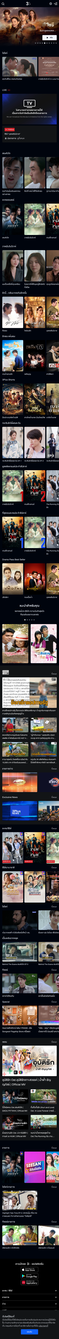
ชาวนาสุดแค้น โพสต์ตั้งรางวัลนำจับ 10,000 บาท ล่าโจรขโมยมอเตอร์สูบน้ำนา (15, 761)
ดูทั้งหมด (20, 138)
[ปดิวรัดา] (12, 579)
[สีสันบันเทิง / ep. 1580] (34, 1167)
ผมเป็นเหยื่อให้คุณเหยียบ (11, 284)
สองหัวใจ (5, 237)
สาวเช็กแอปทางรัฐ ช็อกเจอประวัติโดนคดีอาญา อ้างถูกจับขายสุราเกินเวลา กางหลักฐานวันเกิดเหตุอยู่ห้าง (29, 712)
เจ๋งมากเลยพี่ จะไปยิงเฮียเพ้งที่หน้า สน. (16, 932)
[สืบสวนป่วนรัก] (44, 643)
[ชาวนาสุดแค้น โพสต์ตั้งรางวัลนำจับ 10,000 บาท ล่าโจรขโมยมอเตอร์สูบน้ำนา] (15, 749)
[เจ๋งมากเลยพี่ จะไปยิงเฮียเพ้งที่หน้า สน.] (19, 920)
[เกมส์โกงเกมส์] (34, 486)
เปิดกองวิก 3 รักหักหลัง (10, 1248)
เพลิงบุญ (27, 374)
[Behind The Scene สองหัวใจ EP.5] (19, 952)
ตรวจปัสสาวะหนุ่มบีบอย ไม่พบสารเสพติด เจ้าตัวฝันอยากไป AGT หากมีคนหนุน (15, 737)
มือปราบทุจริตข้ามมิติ (10, 417)
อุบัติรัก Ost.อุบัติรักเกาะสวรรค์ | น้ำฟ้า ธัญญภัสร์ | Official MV (26, 1082)
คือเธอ (4, 330)
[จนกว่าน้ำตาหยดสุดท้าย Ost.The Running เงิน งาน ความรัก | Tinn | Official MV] (44, 1122)
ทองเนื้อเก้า (28, 597)
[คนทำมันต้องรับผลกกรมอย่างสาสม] (12, 172)
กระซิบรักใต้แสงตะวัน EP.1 (12, 460)
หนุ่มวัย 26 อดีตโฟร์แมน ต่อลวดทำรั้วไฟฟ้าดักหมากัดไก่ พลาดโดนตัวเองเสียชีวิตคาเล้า (43, 761)
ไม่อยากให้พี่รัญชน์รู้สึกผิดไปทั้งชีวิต (34, 286)
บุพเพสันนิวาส (51, 330)
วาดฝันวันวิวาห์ (30, 237)
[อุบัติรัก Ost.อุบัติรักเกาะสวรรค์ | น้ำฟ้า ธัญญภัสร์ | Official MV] (29, 1061)
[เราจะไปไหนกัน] (19, 983)
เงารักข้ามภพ (51, 417)
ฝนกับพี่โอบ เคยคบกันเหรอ (12, 79)
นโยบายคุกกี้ (43, 1326)
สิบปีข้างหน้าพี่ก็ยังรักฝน (33, 191)
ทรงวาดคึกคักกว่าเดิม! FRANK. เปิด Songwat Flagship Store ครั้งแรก (17, 1029)
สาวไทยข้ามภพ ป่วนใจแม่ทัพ (34, 417)
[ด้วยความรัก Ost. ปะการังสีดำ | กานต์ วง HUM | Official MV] (15, 1122)
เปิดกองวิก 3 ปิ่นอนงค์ (46, 1248)
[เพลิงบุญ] (34, 355)
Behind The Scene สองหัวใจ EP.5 (15, 964)
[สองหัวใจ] (12, 219)
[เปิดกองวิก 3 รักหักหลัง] (19, 1235)
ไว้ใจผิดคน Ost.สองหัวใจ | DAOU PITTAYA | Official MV (14, 1109)
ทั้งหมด (54, 674)
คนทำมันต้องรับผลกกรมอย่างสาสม (11, 193)
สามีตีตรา (50, 374)
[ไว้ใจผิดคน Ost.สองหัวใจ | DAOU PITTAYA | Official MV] (15, 1096)
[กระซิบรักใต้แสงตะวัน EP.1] (12, 442)
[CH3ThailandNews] (19, 811)
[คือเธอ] (12, 312)
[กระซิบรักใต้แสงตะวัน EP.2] (34, 442)
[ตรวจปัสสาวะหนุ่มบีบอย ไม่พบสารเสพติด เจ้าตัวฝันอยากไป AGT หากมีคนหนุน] (15, 725)
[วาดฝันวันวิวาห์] (34, 219)
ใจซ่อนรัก (27, 330)
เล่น (51, 37)
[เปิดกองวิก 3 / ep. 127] (12, 1167)
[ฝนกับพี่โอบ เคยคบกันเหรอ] (19, 66)
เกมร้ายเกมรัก (7, 374)
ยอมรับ (29, 1331)
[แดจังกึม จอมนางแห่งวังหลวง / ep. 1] (34, 887)
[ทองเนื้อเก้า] (34, 579)
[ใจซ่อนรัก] (34, 312)
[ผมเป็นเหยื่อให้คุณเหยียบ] (12, 265)
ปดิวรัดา (5, 597)
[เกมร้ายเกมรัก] (12, 355)
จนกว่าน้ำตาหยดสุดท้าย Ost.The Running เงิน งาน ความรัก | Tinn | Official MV (42, 1134)
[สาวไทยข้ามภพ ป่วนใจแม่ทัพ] (34, 399)
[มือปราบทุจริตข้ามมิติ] (12, 399)
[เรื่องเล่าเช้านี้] (19, 782)
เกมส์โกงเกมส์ (51, 237)
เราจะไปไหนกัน (8, 996)
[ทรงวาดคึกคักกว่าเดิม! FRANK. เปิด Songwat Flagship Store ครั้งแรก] (19, 1015)
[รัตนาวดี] (15, 643)
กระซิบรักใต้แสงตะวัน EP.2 (34, 460)
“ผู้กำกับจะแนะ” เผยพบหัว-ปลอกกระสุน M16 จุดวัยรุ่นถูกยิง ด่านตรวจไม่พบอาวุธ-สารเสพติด (43, 737)
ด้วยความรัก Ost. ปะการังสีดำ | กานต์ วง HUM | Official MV (15, 1134)
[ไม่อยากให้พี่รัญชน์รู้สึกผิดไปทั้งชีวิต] (34, 265)
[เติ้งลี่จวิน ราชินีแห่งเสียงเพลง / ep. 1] (12, 887)
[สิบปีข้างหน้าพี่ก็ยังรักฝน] (34, 172)
